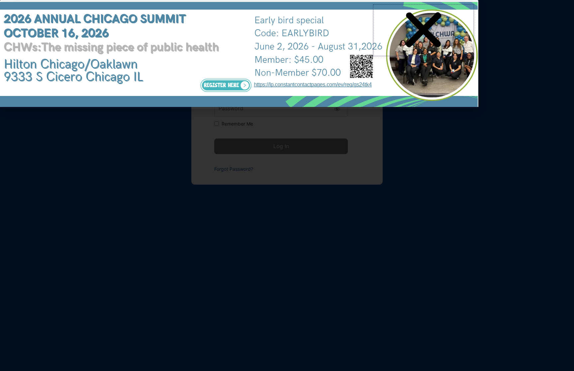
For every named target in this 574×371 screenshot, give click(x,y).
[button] (423, 30)
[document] (287, 185)
